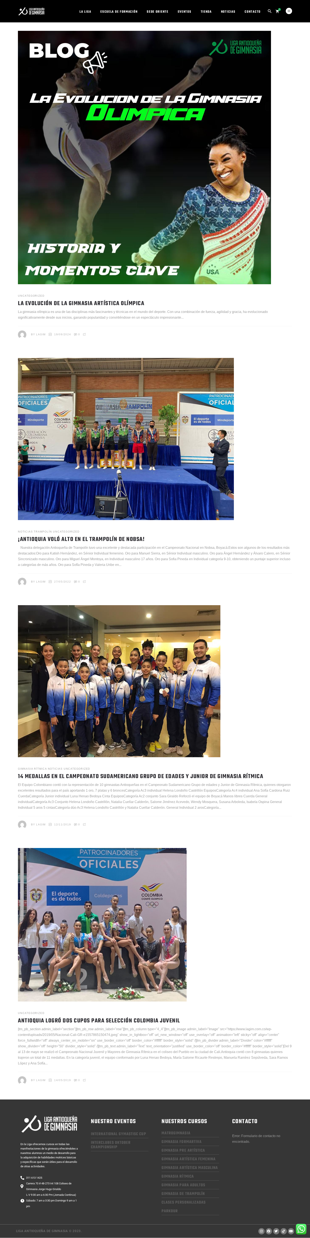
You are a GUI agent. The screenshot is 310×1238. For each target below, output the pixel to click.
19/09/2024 (62, 334)
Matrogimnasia (176, 1133)
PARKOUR (170, 1211)
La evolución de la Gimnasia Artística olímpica (81, 303)
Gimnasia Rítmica (32, 768)
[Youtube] (291, 1231)
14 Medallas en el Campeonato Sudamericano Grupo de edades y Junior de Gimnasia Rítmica (140, 776)
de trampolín (183, 1194)
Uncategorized (31, 295)
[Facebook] (269, 1231)
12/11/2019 (62, 824)
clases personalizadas (184, 1202)
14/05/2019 (62, 1080)
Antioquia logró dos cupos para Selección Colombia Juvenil (99, 1020)
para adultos (183, 1185)
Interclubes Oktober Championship (111, 1145)
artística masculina (190, 1168)
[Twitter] (276, 1231)
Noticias (25, 531)
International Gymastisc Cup (118, 1134)
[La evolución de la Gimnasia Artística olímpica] (144, 157)
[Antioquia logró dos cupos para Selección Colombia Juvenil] (102, 925)
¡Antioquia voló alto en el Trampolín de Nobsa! (81, 539)
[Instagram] (261, 1231)
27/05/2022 (62, 581)
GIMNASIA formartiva (182, 1142)
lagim (41, 334)
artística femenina (189, 1159)
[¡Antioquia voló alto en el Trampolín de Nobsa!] (126, 439)
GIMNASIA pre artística (183, 1150)
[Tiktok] (283, 1231)
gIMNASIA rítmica (178, 1176)
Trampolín (43, 531)
